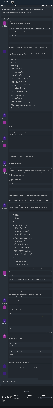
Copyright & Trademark (5, 401)
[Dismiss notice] (51, 9)
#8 (51, 168)
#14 (51, 334)
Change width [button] (34, 406)
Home (50, 406)
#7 (51, 161)
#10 (51, 271)
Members (15, 5)
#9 (51, 203)
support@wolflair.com (28, 12)
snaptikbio (37, 402)
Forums (3, 5)
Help (48, 406)
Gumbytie (3, 19)
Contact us (37, 406)
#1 (51, 21)
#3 (51, 113)
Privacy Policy (3, 400)
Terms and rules (41, 406)
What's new (9, 5)
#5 (51, 136)
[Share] (50, 21)
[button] (5, 6)
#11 (51, 298)
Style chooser (30, 406)
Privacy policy (45, 406)
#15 (51, 364)
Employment (3, 399)
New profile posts (16, 398)
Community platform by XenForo (8, 406)
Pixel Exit (18, 406)
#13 (51, 319)
